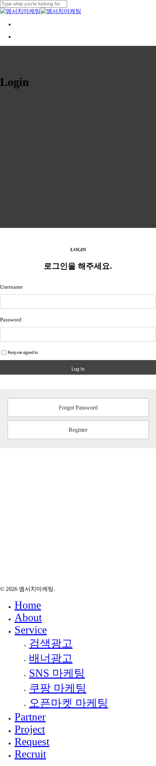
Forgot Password (78, 407)
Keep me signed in (23, 352)
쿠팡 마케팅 (57, 688)
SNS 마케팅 (57, 673)
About (28, 617)
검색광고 (51, 643)
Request (32, 741)
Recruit (30, 754)
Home (28, 605)
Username (11, 287)
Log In (78, 369)
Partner (30, 717)
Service (31, 630)
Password (10, 320)
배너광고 (51, 658)
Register (78, 430)
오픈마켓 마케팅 (68, 703)
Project (30, 729)
